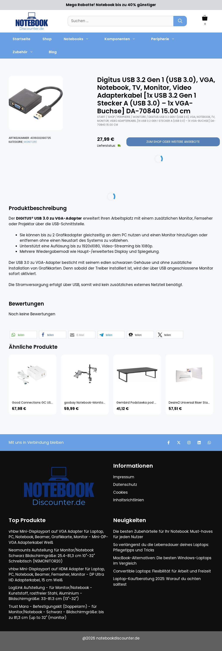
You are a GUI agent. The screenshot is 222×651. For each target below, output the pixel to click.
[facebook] (169, 443)
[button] (23, 335)
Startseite (21, 38)
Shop (47, 38)
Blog (53, 51)
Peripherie (160, 38)
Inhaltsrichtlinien (128, 500)
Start (101, 117)
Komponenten (117, 38)
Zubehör (20, 51)
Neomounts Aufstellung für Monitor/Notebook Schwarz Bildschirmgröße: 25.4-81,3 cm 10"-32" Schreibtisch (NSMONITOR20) (52, 555)
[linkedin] (199, 443)
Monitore (30, 142)
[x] (179, 443)
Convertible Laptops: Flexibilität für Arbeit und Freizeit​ (162, 571)
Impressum (123, 477)
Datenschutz (125, 484)
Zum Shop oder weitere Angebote (173, 142)
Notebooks (73, 38)
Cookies (120, 492)
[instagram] (189, 443)
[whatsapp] (209, 443)
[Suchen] (180, 21)
